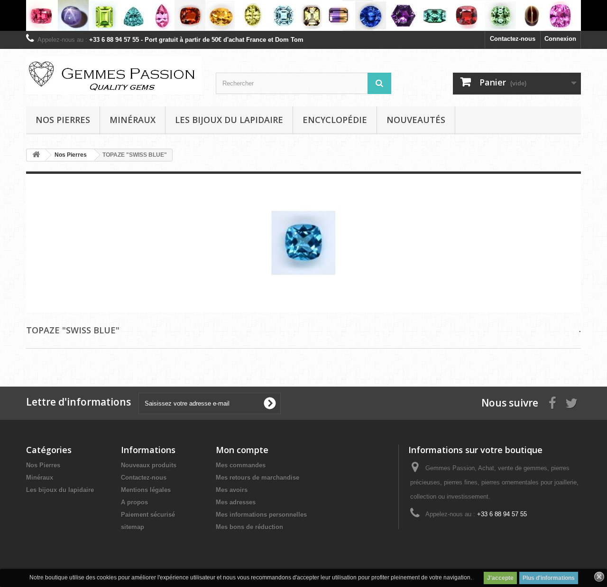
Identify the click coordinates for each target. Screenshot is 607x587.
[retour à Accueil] (36, 155)
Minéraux (133, 119)
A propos (134, 502)
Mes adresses (236, 502)
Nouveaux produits (148, 465)
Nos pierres (63, 119)
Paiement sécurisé (148, 514)
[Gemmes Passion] (114, 75)
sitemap (132, 526)
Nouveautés (415, 119)
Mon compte (242, 449)
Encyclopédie (335, 119)
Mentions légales (146, 489)
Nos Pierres (43, 465)
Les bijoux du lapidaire (229, 119)
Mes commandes (241, 465)
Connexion (560, 38)
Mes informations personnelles (261, 514)
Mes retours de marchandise (257, 477)
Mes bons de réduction (249, 526)
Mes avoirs (232, 489)
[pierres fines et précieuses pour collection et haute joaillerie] (303, 15)
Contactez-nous (512, 38)
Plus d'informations (549, 578)
